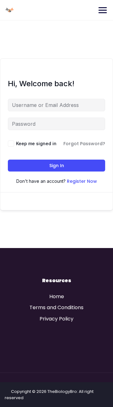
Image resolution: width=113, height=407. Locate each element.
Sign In (56, 165)
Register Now (82, 181)
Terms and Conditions (56, 307)
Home (56, 296)
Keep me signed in (36, 143)
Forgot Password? (84, 143)
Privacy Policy (56, 318)
